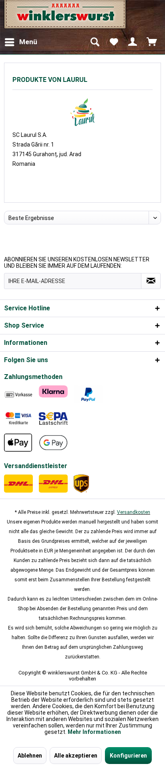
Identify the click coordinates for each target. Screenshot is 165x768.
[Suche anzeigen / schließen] (95, 42)
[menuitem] (20, 42)
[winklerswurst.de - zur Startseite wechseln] (64, 17)
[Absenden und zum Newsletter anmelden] (151, 281)
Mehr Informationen (94, 732)
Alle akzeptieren (75, 755)
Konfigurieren (128, 755)
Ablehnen (30, 755)
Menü (28, 42)
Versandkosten (133, 512)
